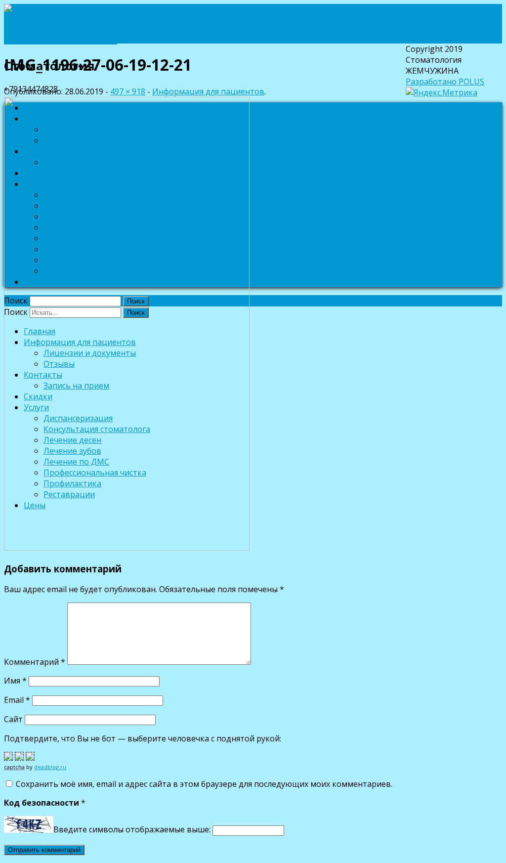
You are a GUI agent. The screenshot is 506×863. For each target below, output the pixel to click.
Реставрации (69, 270)
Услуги (36, 183)
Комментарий (34, 661)
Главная (39, 107)
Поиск (16, 300)
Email (17, 699)
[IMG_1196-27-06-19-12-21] (127, 547)
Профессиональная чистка (94, 249)
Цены (34, 281)
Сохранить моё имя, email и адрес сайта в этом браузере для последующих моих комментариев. (204, 783)
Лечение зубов (72, 227)
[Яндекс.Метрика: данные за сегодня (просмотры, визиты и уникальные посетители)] (441, 92)
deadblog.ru (50, 767)
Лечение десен (72, 216)
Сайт (13, 719)
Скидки (38, 173)
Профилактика (72, 260)
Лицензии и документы (89, 129)
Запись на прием (76, 162)
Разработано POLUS (445, 81)
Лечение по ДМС (76, 238)
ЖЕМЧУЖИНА (60, 35)
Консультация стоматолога (96, 205)
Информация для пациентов (80, 118)
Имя (15, 680)
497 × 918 (127, 91)
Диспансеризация (78, 194)
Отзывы (59, 140)
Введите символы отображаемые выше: (132, 829)
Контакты (43, 151)
